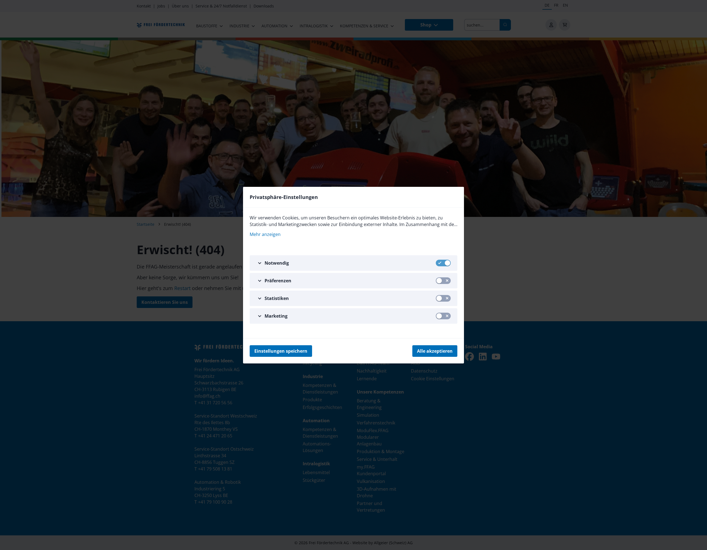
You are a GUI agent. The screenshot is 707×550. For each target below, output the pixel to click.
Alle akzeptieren (435, 351)
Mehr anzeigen (265, 234)
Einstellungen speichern (280, 351)
